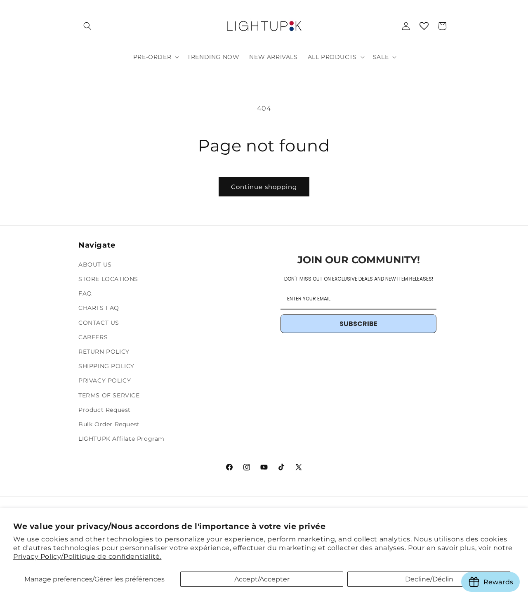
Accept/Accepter (262, 579)
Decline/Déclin (429, 579)
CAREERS (93, 337)
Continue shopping (264, 187)
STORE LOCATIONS (108, 279)
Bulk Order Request (109, 424)
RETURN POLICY (104, 351)
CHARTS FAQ (98, 308)
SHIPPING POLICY (106, 366)
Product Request (104, 409)
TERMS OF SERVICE (109, 395)
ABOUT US (95, 264)
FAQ (85, 293)
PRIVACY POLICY (104, 380)
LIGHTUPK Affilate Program (121, 438)
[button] (87, 26)
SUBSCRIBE (358, 323)
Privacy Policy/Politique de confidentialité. (87, 556)
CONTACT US (98, 322)
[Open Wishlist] (424, 26)
